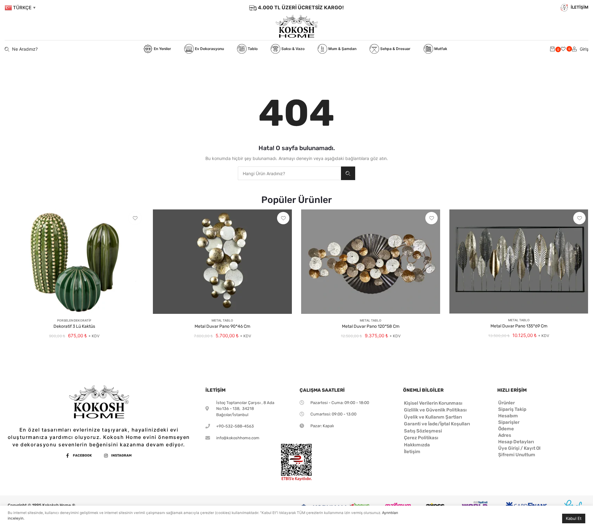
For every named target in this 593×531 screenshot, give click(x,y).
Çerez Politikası (421, 437)
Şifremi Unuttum (516, 454)
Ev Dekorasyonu (209, 48)
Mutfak (440, 48)
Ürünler (506, 403)
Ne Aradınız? (348, 173)
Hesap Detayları (516, 442)
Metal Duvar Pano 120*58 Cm (370, 326)
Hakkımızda (417, 445)
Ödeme (506, 429)
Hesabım (508, 416)
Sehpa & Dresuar (394, 48)
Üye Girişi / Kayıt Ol (519, 448)
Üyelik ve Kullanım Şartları (433, 417)
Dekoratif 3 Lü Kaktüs (74, 326)
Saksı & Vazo (292, 48)
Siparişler (508, 422)
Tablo (252, 48)
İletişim (412, 451)
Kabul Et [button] (574, 518)
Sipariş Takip (512, 409)
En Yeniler (162, 48)
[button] (135, 218)
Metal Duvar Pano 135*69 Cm (518, 326)
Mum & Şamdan (341, 48)
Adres (504, 435)
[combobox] (289, 173)
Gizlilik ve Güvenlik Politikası (435, 410)
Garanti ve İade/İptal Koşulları (437, 424)
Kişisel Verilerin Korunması (433, 403)
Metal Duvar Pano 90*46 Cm (222, 326)
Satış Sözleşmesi (423, 431)
